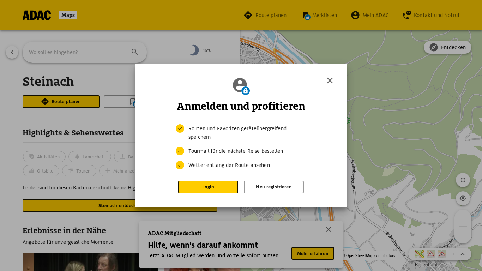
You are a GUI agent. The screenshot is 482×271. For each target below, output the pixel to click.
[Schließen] (329, 80)
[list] (241, 146)
